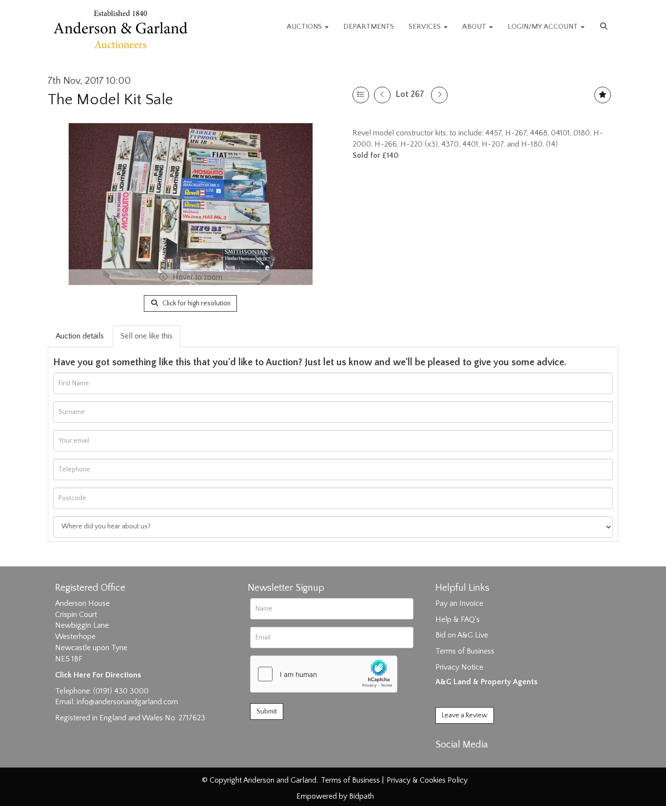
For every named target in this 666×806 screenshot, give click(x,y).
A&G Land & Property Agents (486, 681)
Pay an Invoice (459, 603)
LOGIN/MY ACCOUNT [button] (544, 26)
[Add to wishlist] (602, 95)
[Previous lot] (382, 95)
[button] (605, 27)
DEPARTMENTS (368, 26)
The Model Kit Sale (110, 99)
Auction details (80, 336)
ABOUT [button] (475, 26)
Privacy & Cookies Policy (427, 780)
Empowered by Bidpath (335, 796)
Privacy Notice (459, 667)
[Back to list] (361, 95)
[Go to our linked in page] (465, 761)
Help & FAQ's (457, 619)
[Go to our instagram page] (485, 761)
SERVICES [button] (426, 26)
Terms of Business (464, 651)
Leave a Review (465, 715)
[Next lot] (439, 95)
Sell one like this (146, 336)
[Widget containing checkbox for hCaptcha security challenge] (323, 674)
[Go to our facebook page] (444, 761)
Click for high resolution (196, 303)
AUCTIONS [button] (305, 26)
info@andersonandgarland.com (127, 701)
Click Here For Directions (98, 675)
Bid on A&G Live (461, 635)
